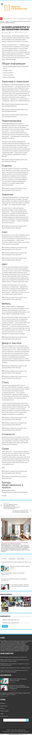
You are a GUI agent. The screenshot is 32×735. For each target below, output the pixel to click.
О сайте (8, 730)
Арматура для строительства (19, 657)
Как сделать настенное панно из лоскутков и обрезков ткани (20, 511)
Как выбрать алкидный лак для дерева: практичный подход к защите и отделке (15, 693)
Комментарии (20, 558)
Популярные (12, 558)
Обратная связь (22, 730)
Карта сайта (14, 730)
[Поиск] (27, 720)
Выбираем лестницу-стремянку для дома (19, 667)
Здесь (28, 550)
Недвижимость (4, 705)
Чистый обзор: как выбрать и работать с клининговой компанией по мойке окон (19, 687)
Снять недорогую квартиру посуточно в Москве (12, 542)
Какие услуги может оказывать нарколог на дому (18, 679)
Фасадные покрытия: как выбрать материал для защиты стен (16, 562)
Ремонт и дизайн (4, 711)
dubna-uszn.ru (19, 734)
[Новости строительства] (16, 8)
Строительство (4, 716)
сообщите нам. (23, 650)
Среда (1, 713)
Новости (8, 21)
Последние (4, 558)
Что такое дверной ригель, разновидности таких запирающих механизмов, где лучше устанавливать (11, 506)
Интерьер (2, 703)
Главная (2, 21)
